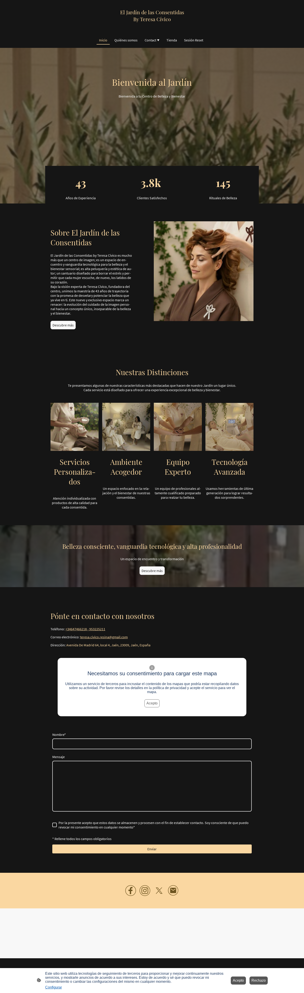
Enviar (152, 849)
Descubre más (63, 325)
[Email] (173, 890)
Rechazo (258, 980)
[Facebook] (130, 890)
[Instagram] (145, 890)
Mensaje (58, 757)
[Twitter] (159, 890)
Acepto (152, 703)
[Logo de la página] (152, 26)
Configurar (53, 987)
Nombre (59, 734)
